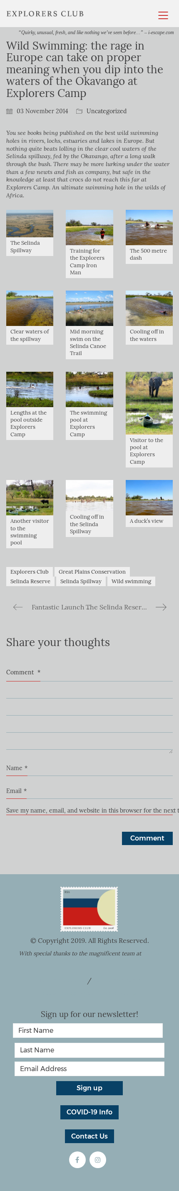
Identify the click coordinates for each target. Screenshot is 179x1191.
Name (16, 768)
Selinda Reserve (30, 581)
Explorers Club (29, 572)
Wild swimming (131, 581)
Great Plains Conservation (92, 572)
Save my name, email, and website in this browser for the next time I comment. (89, 810)
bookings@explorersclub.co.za (89, 993)
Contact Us (89, 1136)
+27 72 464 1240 (116, 981)
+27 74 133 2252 (62, 981)
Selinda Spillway (81, 581)
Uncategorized (107, 111)
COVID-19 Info (89, 1112)
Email (16, 791)
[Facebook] (77, 1159)
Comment (23, 672)
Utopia (151, 953)
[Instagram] (98, 1159)
